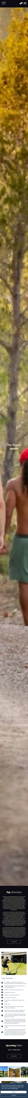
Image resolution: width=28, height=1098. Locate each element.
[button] (21, 3)
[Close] (26, 1085)
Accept (13, 1092)
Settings (13, 1095)
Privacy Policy (15, 1088)
